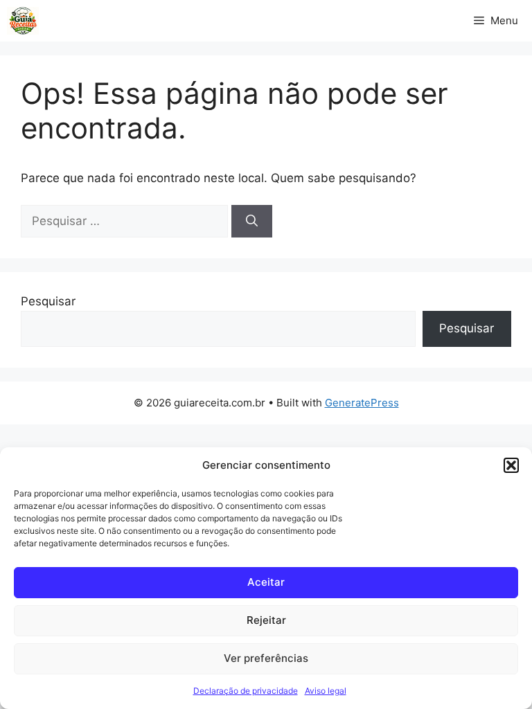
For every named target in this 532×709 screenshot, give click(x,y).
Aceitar (266, 582)
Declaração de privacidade (245, 690)
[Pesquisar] (251, 221)
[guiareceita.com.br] (23, 21)
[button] (511, 465)
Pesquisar (48, 301)
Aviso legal (325, 690)
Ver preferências (266, 658)
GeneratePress (362, 402)
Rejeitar (266, 620)
